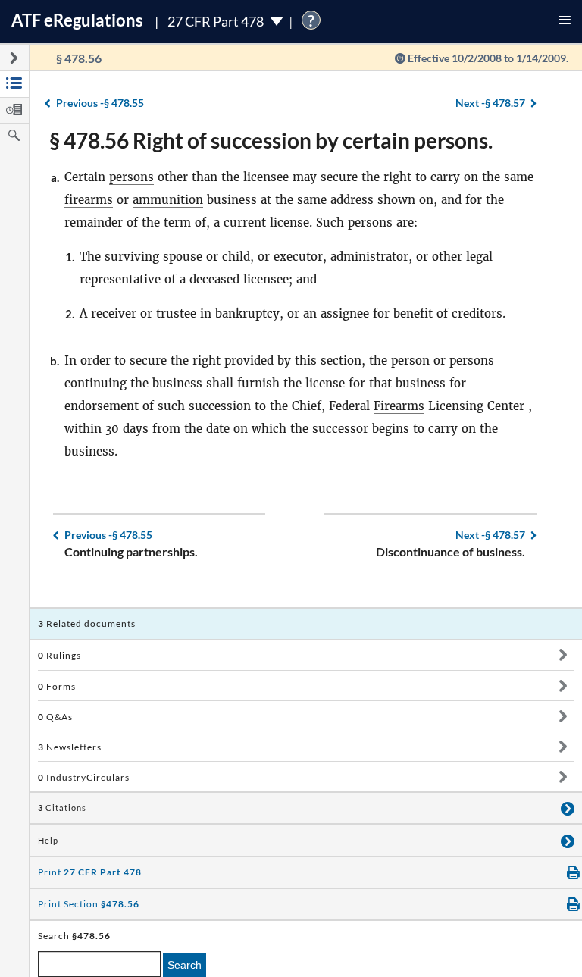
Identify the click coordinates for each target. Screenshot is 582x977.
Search (184, 965)
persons (131, 177)
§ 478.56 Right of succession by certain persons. (271, 140)
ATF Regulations (77, 20)
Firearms (399, 406)
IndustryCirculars (84, 777)
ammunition (168, 200)
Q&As (55, 716)
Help (48, 840)
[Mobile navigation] (564, 21)
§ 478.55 (100, 102)
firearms (88, 200)
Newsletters (70, 747)
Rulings (59, 655)
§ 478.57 (490, 102)
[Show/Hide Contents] (563, 655)
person (410, 360)
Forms (57, 686)
